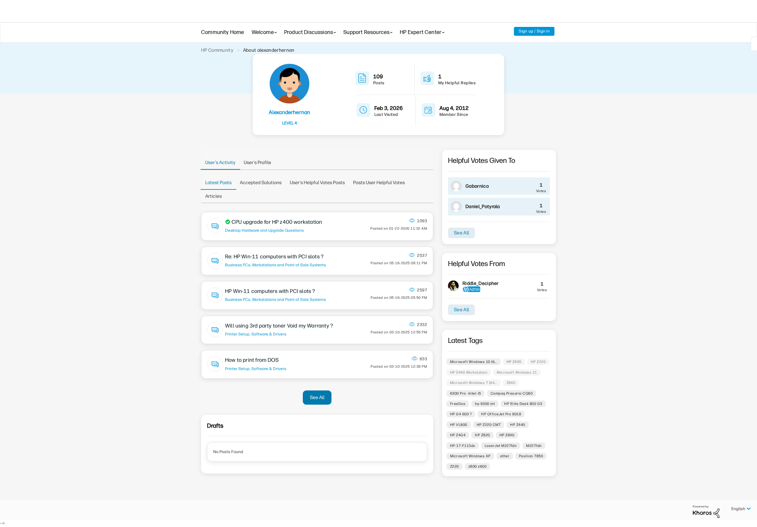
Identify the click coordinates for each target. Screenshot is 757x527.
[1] (754, 44)
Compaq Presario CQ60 (512, 393)
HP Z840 (506, 435)
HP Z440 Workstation (468, 372)
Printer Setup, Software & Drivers (255, 334)
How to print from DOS (252, 360)
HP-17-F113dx (462, 446)
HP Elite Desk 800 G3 (523, 404)
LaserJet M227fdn (501, 446)
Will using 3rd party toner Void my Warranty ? (279, 325)
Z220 (454, 466)
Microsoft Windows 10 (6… (473, 362)
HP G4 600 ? (461, 414)
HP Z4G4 (457, 435)
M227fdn (533, 446)
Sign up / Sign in (534, 31)
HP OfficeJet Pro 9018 (501, 414)
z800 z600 (477, 466)
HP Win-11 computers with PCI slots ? (270, 291)
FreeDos (457, 404)
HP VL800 (458, 425)
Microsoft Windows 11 (517, 372)
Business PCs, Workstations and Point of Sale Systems (275, 264)
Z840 (511, 383)
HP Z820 (482, 435)
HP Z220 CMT (489, 425)
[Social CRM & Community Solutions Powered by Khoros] (706, 511)
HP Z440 (517, 425)
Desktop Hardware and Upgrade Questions (264, 230)
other (504, 456)
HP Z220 (538, 362)
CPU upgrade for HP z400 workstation (277, 222)
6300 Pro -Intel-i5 (465, 393)
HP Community (217, 50)
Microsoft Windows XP (470, 456)
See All (317, 397)
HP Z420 (514, 362)
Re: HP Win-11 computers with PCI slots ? (274, 256)
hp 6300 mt (485, 404)
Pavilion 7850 (531, 456)
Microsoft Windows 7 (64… (473, 383)
